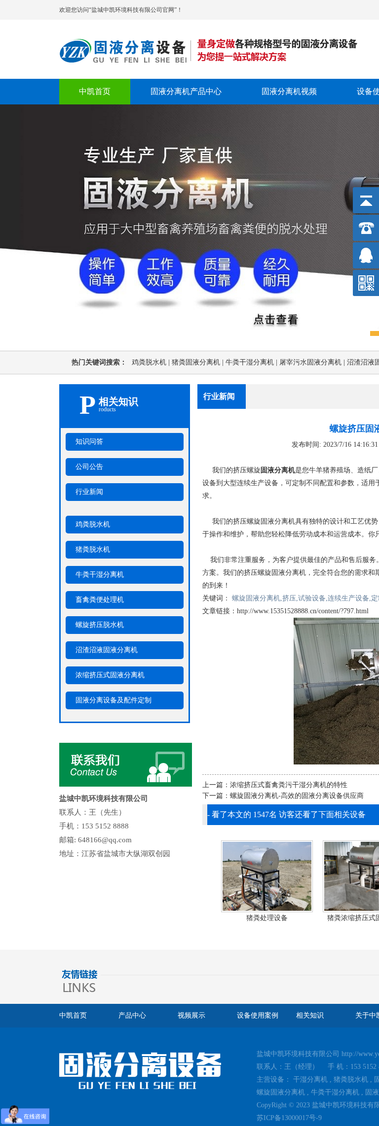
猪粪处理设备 (265, 918)
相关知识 (310, 1015)
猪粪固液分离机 (199, 362)
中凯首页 (95, 91)
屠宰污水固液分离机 (313, 362)
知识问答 (89, 441)
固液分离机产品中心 (186, 91)
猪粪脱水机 (93, 549)
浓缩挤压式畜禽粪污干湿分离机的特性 (288, 785)
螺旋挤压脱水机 (100, 625)
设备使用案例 (257, 1015)
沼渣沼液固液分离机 (107, 650)
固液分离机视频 (289, 91)
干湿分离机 (310, 1079)
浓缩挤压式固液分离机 (110, 675)
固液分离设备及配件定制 (114, 700)
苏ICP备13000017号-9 (289, 1118)
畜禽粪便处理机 (100, 599)
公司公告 (89, 466)
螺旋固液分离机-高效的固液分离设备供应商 (297, 795)
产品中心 (132, 1015)
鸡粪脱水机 (152, 362)
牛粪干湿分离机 (252, 362)
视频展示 (191, 1015)
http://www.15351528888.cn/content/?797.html (303, 611)
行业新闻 (89, 492)
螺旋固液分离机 (281, 1092)
